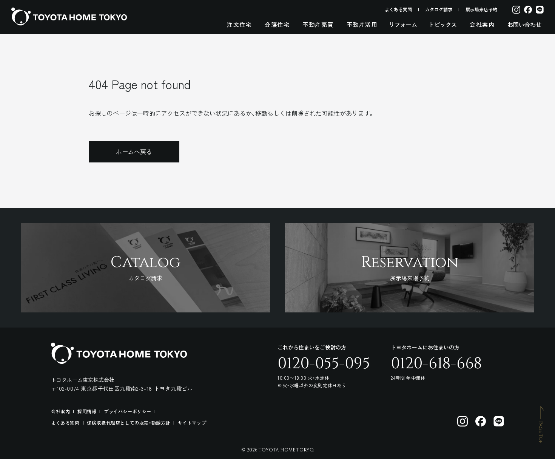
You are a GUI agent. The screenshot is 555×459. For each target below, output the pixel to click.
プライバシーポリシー (127, 411)
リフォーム (403, 24)
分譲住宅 (277, 24)
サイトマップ (192, 422)
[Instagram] (516, 9)
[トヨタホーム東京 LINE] (498, 421)
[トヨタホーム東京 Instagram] (462, 421)
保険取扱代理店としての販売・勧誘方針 (128, 422)
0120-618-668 (436, 364)
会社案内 (482, 24)
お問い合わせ (524, 24)
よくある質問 (398, 9)
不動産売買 (318, 24)
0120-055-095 (324, 364)
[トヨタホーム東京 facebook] (480, 421)
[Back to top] (541, 424)
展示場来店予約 (481, 9)
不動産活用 (362, 24)
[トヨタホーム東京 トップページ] (69, 17)
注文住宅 (239, 24)
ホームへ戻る (134, 151)
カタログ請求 (438, 9)
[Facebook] (528, 9)
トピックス (443, 24)
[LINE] (540, 9)
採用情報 (86, 411)
